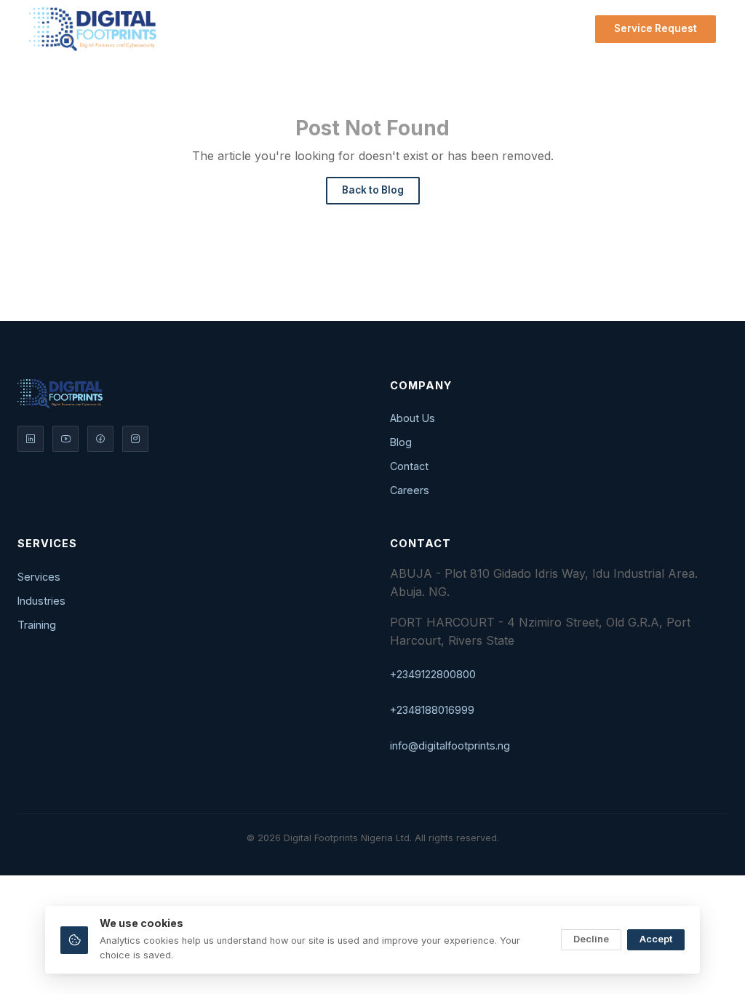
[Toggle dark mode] (573, 29)
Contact (485, 29)
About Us (412, 418)
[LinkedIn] (30, 439)
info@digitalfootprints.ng (450, 745)
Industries (41, 601)
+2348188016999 (432, 710)
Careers (409, 490)
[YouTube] (65, 439)
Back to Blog (373, 190)
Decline (591, 939)
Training (36, 625)
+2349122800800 (433, 674)
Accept (656, 939)
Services (289, 29)
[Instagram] (135, 439)
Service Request (655, 28)
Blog (427, 29)
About (364, 29)
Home (226, 29)
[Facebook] (100, 439)
